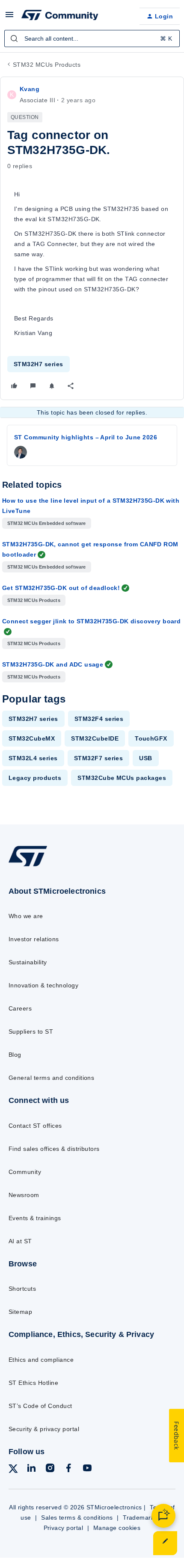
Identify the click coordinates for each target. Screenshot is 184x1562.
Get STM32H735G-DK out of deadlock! (61, 587)
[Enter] (14, 38)
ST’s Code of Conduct (40, 1405)
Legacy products (35, 777)
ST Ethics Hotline (33, 1382)
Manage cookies (117, 1527)
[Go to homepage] (28, 866)
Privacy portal (63, 1527)
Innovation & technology (43, 985)
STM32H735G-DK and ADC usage (52, 664)
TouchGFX (151, 738)
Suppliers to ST (31, 1031)
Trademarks (140, 1517)
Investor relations (34, 939)
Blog (15, 1054)
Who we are (26, 916)
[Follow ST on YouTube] (87, 1469)
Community (25, 1171)
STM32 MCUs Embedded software (46, 523)
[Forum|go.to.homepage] (59, 16)
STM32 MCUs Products (46, 64)
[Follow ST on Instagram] (50, 1469)
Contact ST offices (35, 1125)
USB (145, 758)
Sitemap (20, 1311)
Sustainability (28, 962)
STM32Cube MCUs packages (121, 777)
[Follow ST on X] (13, 1470)
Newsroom (24, 1195)
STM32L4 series (33, 758)
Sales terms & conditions (77, 1517)
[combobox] (92, 38)
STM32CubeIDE (95, 738)
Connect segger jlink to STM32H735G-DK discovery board (91, 621)
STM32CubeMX (32, 738)
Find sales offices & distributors (54, 1148)
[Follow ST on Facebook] (68, 1469)
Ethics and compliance (41, 1359)
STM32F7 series (98, 758)
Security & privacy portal (44, 1429)
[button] (9, 17)
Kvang (29, 89)
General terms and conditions (51, 1077)
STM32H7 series (38, 364)
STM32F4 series (99, 718)
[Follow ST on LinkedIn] (31, 1469)
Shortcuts (22, 1288)
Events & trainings (35, 1218)
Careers (20, 1008)
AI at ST (20, 1241)
